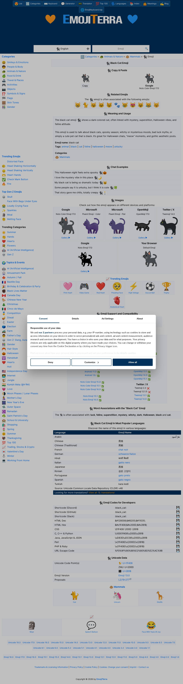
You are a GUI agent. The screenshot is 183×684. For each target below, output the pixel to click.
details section (128, 353)
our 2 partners (46, 332)
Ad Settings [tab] (108, 318)
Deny (50, 362)
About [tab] (140, 318)
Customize (89, 362)
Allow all (132, 362)
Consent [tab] (43, 318)
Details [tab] (75, 318)
